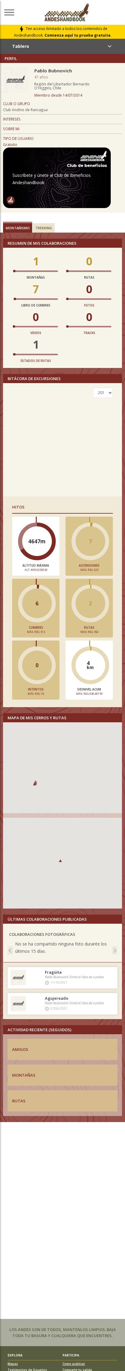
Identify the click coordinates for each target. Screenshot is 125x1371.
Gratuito (10, 144)
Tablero (20, 46)
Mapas (13, 1364)
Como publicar (73, 1364)
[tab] (17, 227)
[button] (34, 784)
